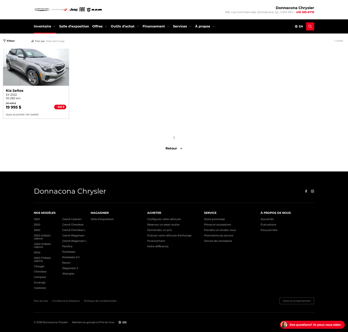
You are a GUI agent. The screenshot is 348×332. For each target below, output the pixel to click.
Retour (172, 148)
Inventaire (42, 26)
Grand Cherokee (73, 224)
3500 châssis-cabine (42, 237)
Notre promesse (214, 219)
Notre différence (158, 246)
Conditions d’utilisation (66, 301)
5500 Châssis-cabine (43, 259)
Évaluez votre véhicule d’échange (169, 235)
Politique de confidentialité (100, 301)
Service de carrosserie (218, 240)
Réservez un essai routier (163, 224)
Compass (40, 277)
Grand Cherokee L (74, 230)
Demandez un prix (159, 230)
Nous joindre (269, 230)
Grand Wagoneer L (74, 240)
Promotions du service (218, 235)
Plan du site (41, 301)
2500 (37, 224)
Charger (39, 266)
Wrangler (68, 273)
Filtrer (11, 40)
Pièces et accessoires (217, 224)
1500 (37, 219)
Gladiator (40, 287)
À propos (202, 26)
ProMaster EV (71, 257)
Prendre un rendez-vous (220, 230)
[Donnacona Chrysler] (68, 10)
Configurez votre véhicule (164, 219)
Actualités (267, 219)
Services (180, 26)
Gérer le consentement (297, 300)
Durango (40, 282)
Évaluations (268, 224)
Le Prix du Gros (105, 322)
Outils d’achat (123, 26)
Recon (66, 262)
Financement (154, 26)
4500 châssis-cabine (43, 245)
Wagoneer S (70, 268)
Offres (97, 26)
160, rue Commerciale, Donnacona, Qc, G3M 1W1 (259, 12)
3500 (37, 230)
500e (37, 252)
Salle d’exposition (74, 26)
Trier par (40, 41)
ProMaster (69, 251)
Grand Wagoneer (73, 235)
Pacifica (67, 246)
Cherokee (40, 271)
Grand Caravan (72, 219)
